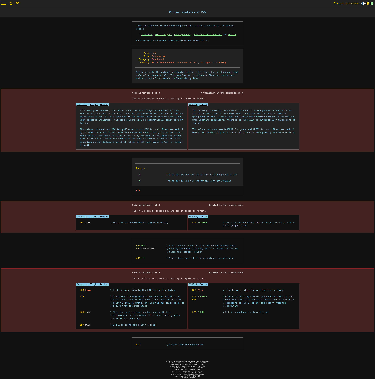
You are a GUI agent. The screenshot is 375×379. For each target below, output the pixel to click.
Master (232, 34)
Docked (104, 104)
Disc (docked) (182, 34)
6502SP (193, 104)
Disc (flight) (163, 34)
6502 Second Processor (208, 34)
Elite (346, 3)
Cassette (146, 34)
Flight (94, 104)
